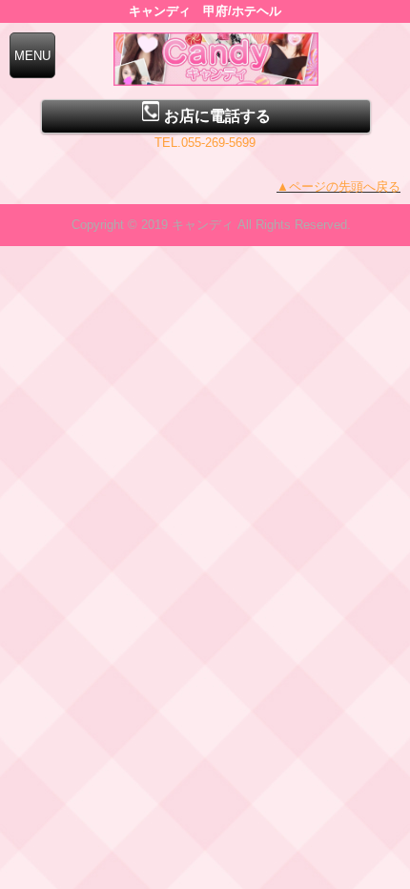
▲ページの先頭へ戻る (338, 186)
